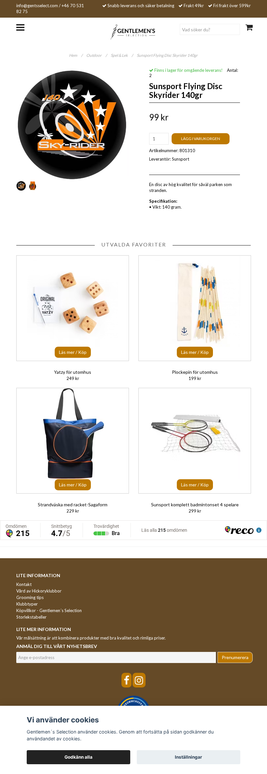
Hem (75, 55)
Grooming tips (30, 597)
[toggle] (23, 27)
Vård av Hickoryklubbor (39, 590)
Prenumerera (235, 657)
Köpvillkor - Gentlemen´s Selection (49, 610)
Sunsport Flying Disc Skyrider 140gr (167, 55)
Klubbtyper (27, 604)
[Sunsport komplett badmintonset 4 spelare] (194, 441)
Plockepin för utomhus (195, 372)
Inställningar (188, 757)
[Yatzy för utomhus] (72, 308)
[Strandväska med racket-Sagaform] (72, 441)
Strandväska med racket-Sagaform (72, 504)
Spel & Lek (122, 55)
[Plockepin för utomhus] (194, 308)
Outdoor (96, 55)
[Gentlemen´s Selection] (134, 31)
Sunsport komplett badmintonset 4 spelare (195, 504)
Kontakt (24, 584)
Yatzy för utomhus (72, 372)
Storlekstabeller (31, 617)
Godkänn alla (78, 757)
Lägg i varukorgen (200, 138)
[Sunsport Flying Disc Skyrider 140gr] (72, 123)
